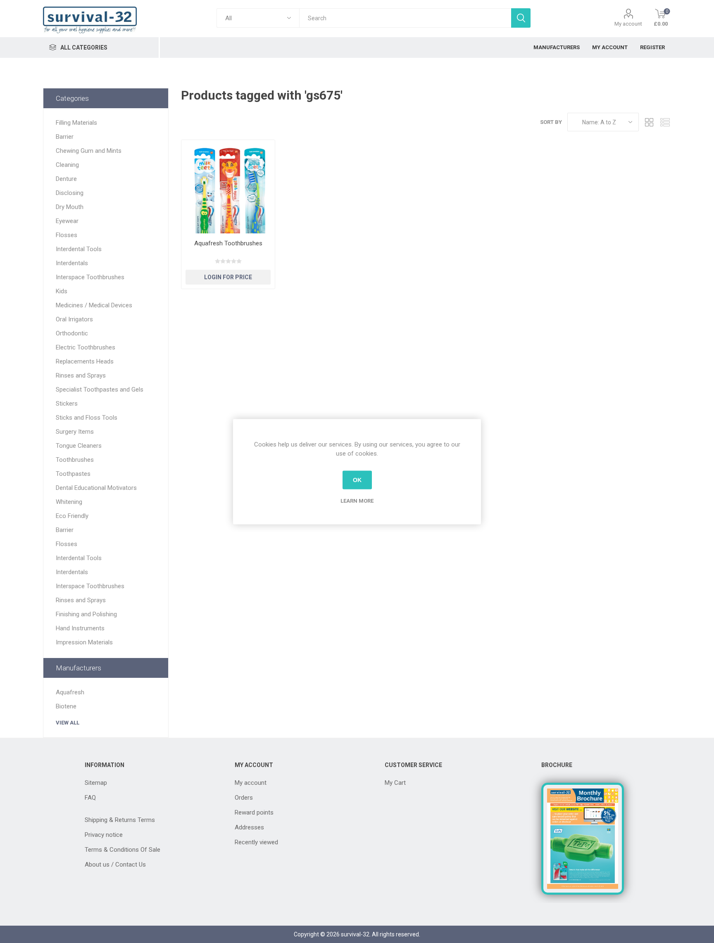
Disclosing (69, 193)
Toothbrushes (75, 459)
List (665, 122)
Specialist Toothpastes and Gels (99, 389)
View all (67, 723)
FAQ (90, 797)
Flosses (66, 235)
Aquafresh (70, 692)
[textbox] (405, 18)
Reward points (254, 812)
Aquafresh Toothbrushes (228, 243)
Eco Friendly (72, 516)
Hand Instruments (80, 628)
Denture (66, 179)
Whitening (69, 502)
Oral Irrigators (74, 319)
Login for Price (228, 277)
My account (628, 24)
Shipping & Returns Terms (120, 820)
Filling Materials (76, 122)
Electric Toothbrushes (85, 347)
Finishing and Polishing (86, 614)
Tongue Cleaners (79, 445)
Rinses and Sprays (81, 375)
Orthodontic (72, 333)
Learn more (357, 500)
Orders (244, 797)
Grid (649, 122)
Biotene (66, 706)
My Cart (395, 782)
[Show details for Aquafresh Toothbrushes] (228, 186)
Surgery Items (75, 431)
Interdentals (72, 263)
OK (357, 480)
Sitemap (96, 782)
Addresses (249, 827)
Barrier (65, 136)
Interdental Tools (79, 249)
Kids (61, 291)
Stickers (67, 403)
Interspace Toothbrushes (90, 277)
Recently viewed (256, 842)
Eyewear (67, 221)
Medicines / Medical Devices (94, 305)
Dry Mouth (69, 207)
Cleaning (67, 165)
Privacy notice (104, 834)
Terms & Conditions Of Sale (122, 849)
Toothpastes (73, 473)
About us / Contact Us (115, 864)
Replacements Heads (85, 361)
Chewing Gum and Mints (88, 150)
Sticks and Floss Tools (86, 417)
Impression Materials (84, 642)
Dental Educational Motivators (96, 488)
